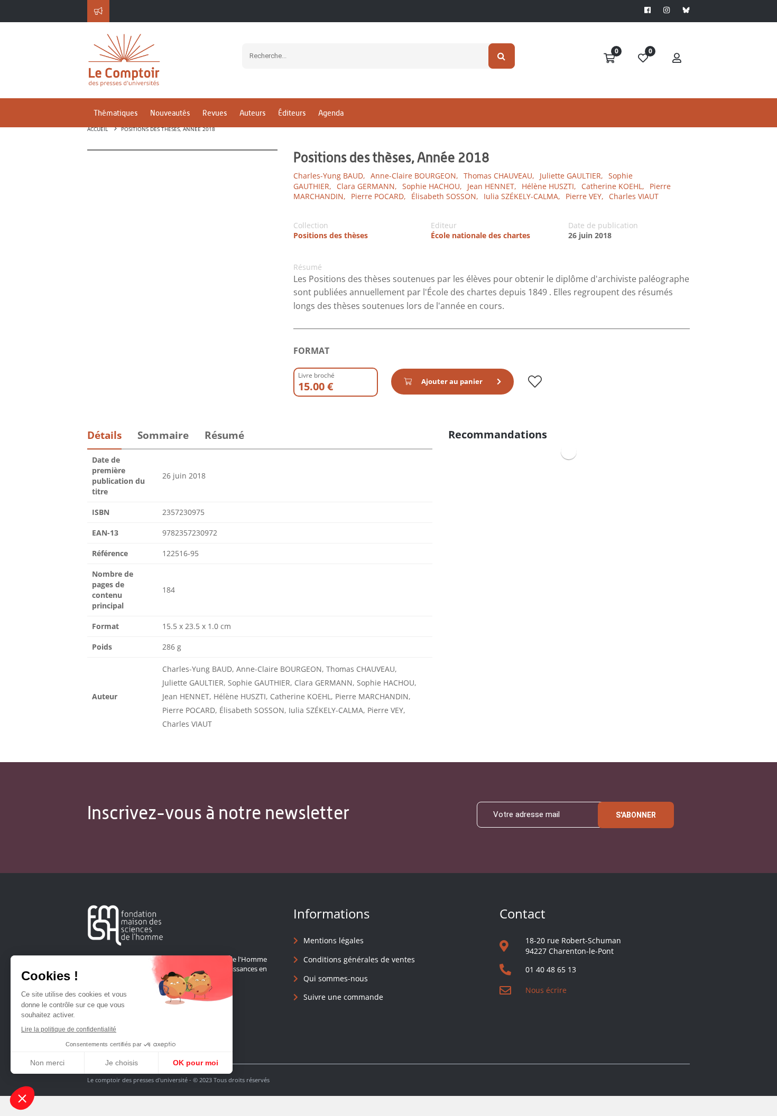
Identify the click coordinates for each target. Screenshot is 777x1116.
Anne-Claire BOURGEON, (414, 176)
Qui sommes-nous (335, 978)
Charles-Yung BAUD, (329, 176)
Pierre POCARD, (378, 196)
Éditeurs (292, 112)
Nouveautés (170, 112)
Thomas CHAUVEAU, (499, 176)
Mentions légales (333, 940)
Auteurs (252, 112)
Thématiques (115, 112)
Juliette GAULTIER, (571, 176)
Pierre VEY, (585, 196)
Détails (104, 435)
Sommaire (163, 435)
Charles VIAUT (634, 196)
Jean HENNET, (491, 186)
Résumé (224, 435)
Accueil (97, 129)
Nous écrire (546, 990)
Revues (214, 112)
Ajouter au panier (452, 381)
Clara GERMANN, (367, 186)
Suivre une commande (343, 997)
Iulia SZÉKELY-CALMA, (522, 196)
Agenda (331, 112)
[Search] (501, 56)
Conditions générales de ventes (359, 959)
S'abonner (636, 815)
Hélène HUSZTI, (549, 186)
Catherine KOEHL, (612, 186)
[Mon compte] (677, 58)
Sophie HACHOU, (432, 186)
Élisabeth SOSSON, (444, 196)
